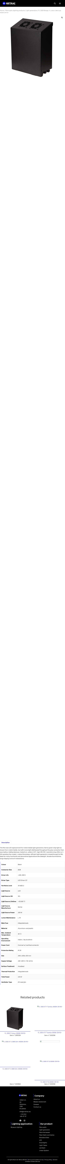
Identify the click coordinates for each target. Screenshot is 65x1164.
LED (40, 1140)
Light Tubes (43, 1145)
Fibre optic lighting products (15, 10)
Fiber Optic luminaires (46, 1135)
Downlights (43, 1143)
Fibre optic (42, 1127)
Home (2, 10)
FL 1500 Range (43, 10)
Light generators (31, 10)
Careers (36, 1104)
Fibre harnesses (44, 1132)
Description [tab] (6, 842)
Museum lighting (16, 1127)
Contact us (37, 1107)
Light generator (44, 1130)
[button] (54, 3)
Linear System (44, 1150)
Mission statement (40, 1102)
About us (37, 1099)
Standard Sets (44, 1137)
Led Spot (42, 1148)
